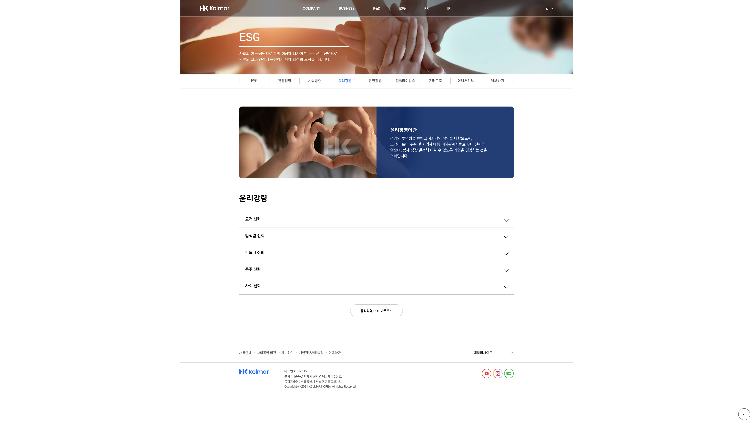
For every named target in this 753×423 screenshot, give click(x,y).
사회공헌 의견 (266, 352)
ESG (402, 8)
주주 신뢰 (253, 269)
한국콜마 (214, 8)
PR (426, 8)
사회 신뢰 (253, 286)
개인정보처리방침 (311, 352)
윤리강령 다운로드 (376, 310)
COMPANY (311, 8)
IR (448, 8)
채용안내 (245, 352)
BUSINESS (346, 8)
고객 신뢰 (253, 219)
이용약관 (335, 352)
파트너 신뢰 (254, 252)
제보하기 (497, 81)
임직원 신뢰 (254, 236)
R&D (376, 8)
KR (547, 9)
